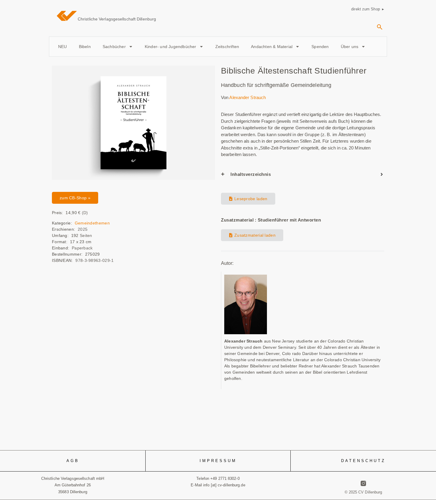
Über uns (350, 46)
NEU (62, 46)
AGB (72, 460)
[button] (380, 29)
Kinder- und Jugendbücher (170, 46)
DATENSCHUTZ (363, 460)
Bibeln (85, 46)
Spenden (320, 46)
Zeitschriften (227, 46)
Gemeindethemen (92, 223)
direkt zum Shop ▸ (367, 9)
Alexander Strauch (247, 97)
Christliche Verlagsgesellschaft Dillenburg (117, 19)
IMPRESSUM (218, 460)
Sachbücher (114, 46)
